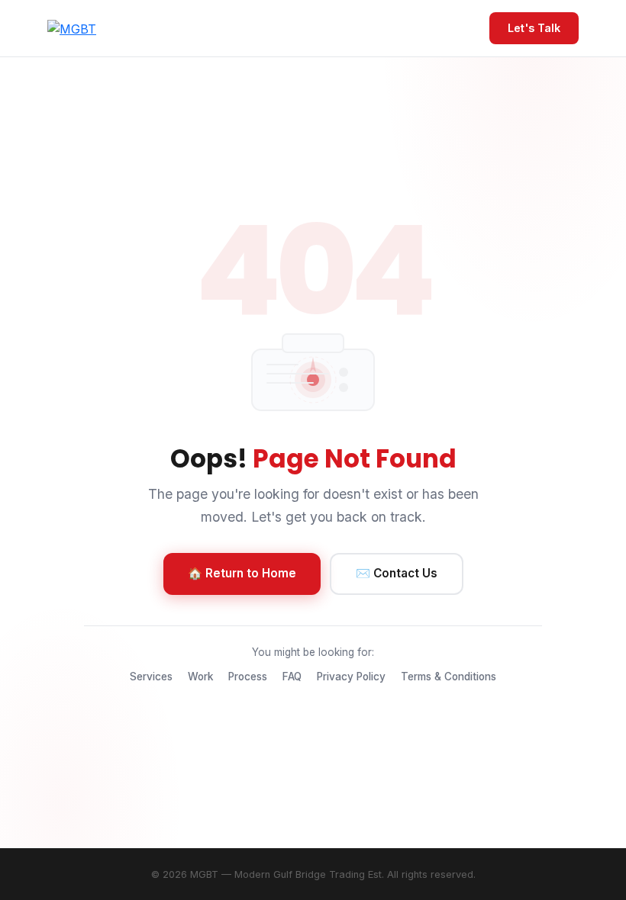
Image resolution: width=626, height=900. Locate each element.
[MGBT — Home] (71, 28)
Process (247, 676)
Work (200, 676)
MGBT (204, 874)
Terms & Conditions (448, 676)
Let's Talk (534, 27)
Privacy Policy (351, 676)
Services (151, 676)
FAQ (292, 676)
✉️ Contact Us (396, 573)
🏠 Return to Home (242, 573)
